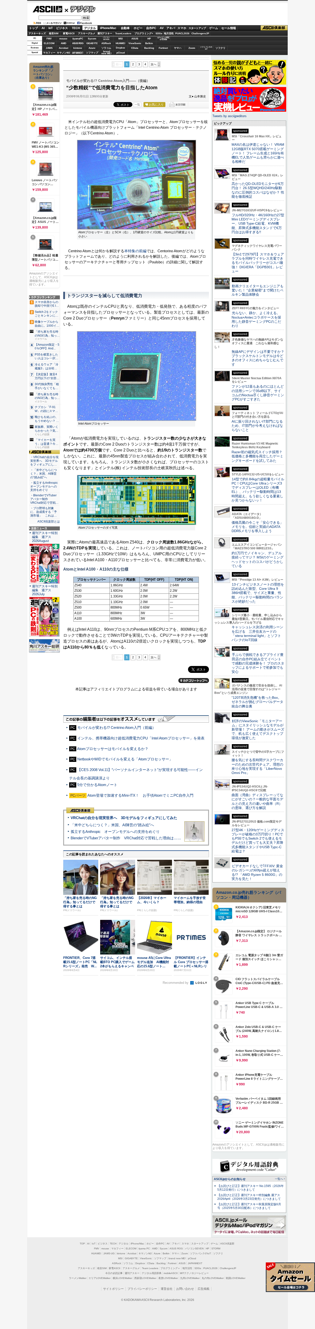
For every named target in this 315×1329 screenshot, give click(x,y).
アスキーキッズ (37, 33)
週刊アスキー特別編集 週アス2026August (45, 537)
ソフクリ (220, 48)
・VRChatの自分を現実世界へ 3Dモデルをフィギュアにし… (44, 460)
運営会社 (167, 1289)
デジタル (80, 9)
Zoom (192, 48)
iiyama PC (144, 1248)
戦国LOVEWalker (235, 1278)
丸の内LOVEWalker (213, 1278)
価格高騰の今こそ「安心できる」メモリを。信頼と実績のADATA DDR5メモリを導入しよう (257, 527)
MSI (120, 38)
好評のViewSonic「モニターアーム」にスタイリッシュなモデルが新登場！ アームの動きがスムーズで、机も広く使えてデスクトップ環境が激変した (258, 729)
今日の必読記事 (114, 1273)
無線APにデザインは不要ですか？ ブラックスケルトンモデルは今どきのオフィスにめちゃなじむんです (260, 358)
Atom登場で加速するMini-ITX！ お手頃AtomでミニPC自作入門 (140, 795)
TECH (76, 28)
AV (162, 28)
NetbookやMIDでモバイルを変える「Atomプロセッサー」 (125, 759)
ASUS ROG (77, 43)
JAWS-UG (109, 1253)
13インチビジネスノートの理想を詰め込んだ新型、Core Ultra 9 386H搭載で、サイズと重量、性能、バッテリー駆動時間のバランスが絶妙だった (258, 592)
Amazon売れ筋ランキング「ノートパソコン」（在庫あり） (43, 72)
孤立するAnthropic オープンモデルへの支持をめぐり (115, 831)
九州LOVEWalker (190, 1278)
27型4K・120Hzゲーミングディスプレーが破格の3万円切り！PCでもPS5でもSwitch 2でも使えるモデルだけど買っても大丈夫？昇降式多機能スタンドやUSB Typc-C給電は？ (258, 840)
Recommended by (176, 983)
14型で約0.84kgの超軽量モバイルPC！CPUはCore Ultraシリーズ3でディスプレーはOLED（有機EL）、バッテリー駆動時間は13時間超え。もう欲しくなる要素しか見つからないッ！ (258, 489)
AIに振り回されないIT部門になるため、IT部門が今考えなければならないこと (257, 425)
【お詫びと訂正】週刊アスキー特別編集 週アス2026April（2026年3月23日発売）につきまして (249, 1197)
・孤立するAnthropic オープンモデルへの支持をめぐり (44, 486)
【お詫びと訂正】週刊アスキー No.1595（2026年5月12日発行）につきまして (250, 1187)
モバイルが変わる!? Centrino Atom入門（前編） (116, 727)
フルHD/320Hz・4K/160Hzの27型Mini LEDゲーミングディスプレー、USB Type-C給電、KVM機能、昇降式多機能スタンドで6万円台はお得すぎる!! (258, 223)
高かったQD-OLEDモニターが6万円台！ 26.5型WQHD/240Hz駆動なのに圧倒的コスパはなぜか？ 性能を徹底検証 (258, 190)
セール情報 (228, 28)
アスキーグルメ (86, 33)
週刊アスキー (104, 33)
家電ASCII (69, 33)
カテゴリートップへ (193, 680)
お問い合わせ (185, 1289)
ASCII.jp (47, 9)
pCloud (120, 52)
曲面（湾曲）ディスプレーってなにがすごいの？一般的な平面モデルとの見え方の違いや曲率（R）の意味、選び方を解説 (257, 801)
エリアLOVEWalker (99, 1278)
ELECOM (49, 43)
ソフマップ (92, 52)
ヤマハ (177, 48)
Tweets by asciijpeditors (229, 116)
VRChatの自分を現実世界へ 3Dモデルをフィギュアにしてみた (124, 818)
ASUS (134, 38)
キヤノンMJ (63, 52)
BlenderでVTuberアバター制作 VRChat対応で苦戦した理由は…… (126, 838)
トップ (33, 28)
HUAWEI (120, 43)
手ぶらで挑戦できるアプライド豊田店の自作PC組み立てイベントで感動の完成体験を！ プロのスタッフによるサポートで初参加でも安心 (258, 663)
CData (134, 48)
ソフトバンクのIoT (206, 48)
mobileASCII (171, 1273)
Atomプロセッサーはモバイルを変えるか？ (112, 749)
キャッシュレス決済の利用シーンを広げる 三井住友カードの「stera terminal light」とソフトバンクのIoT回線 (257, 633)
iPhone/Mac (108, 28)
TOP (82, 1243)
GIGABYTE (91, 43)
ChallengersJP (200, 33)
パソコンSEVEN (106, 38)
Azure (92, 48)
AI (43, 28)
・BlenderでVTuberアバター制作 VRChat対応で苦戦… (44, 499)
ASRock (106, 43)
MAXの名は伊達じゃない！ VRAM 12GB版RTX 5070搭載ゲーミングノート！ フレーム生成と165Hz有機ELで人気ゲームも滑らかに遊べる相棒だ (258, 153)
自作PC (151, 28)
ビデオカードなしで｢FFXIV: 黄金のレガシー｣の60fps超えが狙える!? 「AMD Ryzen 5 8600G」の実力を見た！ (257, 872)
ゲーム (213, 28)
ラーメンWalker (77, 1278)
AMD (63, 43)
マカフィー (49, 52)
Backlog (149, 48)
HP (149, 38)
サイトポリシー (113, 1289)
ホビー (138, 28)
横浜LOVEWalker (122, 1278)
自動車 (125, 28)
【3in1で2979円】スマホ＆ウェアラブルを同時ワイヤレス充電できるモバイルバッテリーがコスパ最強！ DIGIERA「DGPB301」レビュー (258, 262)
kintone (77, 48)
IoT (50, 28)
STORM (215, 1248)
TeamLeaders (123, 33)
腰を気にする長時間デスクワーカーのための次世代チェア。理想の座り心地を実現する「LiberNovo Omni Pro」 (257, 766)
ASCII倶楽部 (274, 28)
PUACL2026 (182, 33)
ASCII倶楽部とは (48, 521)
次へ (154, 64)
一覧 (137, 104)
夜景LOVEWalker (168, 1278)
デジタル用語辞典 (151, 1273)
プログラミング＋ (170, 1268)
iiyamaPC (77, 38)
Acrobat (63, 48)
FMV (49, 38)
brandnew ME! (106, 53)
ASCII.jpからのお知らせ (230, 1179)
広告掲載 (203, 1289)
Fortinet (163, 48)
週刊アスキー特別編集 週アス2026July (45, 590)
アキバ (170, 28)
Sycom (92, 38)
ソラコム (106, 48)
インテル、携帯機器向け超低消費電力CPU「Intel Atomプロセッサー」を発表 (141, 738)
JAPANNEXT (77, 52)
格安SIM (53, 33)
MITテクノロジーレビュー (194, 1273)
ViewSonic (134, 43)
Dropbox (120, 48)
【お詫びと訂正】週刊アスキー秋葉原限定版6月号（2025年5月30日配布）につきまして (249, 1206)
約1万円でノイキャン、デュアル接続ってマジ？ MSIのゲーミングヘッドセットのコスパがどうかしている (258, 559)
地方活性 (169, 33)
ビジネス (62, 28)
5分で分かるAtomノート (97, 785)
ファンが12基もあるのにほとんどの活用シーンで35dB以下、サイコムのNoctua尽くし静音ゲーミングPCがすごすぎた (258, 392)
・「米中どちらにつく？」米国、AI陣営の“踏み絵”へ (43, 473)
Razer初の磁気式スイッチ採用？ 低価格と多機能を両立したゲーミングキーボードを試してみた (259, 456)
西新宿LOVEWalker (145, 1278)
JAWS (49, 48)
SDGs (159, 33)
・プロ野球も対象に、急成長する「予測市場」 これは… (43, 511)
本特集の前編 (135, 251)
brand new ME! (177, 1258)
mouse (63, 38)
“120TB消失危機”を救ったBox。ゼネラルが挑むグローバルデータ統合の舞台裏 (257, 702)
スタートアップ (197, 28)
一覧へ (279, 1178)
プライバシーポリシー (142, 1289)
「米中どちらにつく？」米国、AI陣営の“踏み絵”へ (112, 825)
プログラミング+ (143, 33)
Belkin (149, 43)
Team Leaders (150, 1268)
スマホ (181, 28)
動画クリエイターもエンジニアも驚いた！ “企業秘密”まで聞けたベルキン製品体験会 (258, 290)
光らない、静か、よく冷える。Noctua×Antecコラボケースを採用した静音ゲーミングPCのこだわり (256, 319)
